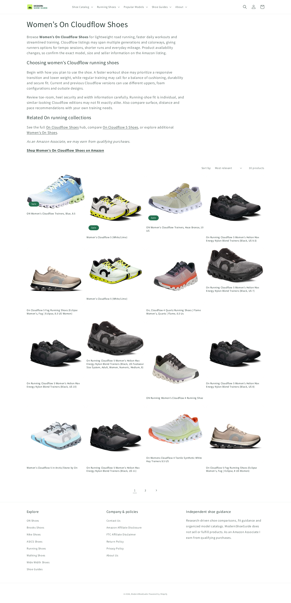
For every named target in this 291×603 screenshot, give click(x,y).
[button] (82, 7)
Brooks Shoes (35, 527)
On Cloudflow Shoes (62, 127)
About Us (112, 555)
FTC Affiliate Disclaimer (121, 534)
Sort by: (206, 168)
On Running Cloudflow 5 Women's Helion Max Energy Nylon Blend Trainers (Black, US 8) (232, 385)
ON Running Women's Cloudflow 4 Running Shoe (174, 398)
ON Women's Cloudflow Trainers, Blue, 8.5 (51, 213)
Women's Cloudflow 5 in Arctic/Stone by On (52, 467)
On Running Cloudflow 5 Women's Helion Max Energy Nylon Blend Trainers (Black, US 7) (232, 289)
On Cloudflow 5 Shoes (120, 127)
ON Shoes (33, 520)
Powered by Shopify (158, 594)
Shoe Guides (35, 569)
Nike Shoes (34, 534)
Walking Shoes (36, 555)
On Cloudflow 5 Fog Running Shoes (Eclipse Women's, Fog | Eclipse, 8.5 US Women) (52, 312)
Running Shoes (36, 548)
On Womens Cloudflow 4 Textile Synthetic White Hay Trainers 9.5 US (174, 459)
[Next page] (156, 490)
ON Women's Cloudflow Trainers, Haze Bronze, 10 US (175, 229)
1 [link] (135, 490)
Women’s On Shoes (42, 132)
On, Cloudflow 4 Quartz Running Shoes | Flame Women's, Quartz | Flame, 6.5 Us (173, 312)
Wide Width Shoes (38, 562)
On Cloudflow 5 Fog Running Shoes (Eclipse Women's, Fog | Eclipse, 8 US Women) (231, 469)
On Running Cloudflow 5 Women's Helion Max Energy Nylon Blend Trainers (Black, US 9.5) (232, 239)
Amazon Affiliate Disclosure (124, 527)
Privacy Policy (115, 548)
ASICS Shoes (35, 541)
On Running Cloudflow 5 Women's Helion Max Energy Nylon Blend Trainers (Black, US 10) (53, 385)
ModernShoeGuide (139, 594)
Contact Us (114, 520)
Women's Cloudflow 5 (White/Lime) (107, 237)
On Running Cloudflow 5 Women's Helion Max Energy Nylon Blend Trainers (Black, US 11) (113, 469)
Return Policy (115, 541)
